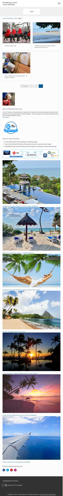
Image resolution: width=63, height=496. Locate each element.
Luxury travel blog (7, 18)
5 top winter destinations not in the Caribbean (20, 415)
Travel (15, 18)
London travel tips (10, 46)
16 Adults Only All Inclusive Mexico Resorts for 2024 (21, 290)
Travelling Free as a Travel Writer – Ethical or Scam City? (45, 46)
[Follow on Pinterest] (11, 470)
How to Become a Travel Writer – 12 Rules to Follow (15, 76)
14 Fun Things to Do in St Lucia (14, 332)
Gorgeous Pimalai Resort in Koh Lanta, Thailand (20, 206)
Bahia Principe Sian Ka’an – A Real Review (18, 253)
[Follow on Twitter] (7, 470)
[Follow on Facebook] (4, 470)
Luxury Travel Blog (9, 4)
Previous (25, 86)
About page (6, 117)
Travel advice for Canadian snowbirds (16, 462)
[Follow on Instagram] (15, 470)
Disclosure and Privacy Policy (48, 494)
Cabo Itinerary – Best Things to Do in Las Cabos (20, 373)
